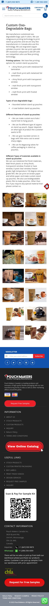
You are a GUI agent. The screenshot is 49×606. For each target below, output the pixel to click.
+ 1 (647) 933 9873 (12, 2)
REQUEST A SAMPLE (22, 596)
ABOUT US (10, 417)
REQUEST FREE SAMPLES (16, 481)
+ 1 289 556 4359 (40, 2)
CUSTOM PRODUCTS (14, 424)
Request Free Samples (20, 403)
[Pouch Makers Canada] (18, 8)
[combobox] (25, 15)
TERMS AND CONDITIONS (17, 436)
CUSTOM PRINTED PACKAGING (19, 466)
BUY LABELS (11, 470)
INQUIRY (9, 428)
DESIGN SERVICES (13, 477)
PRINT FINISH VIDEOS (15, 474)
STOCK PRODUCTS (14, 421)
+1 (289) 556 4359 (25, 550)
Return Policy (11, 432)
